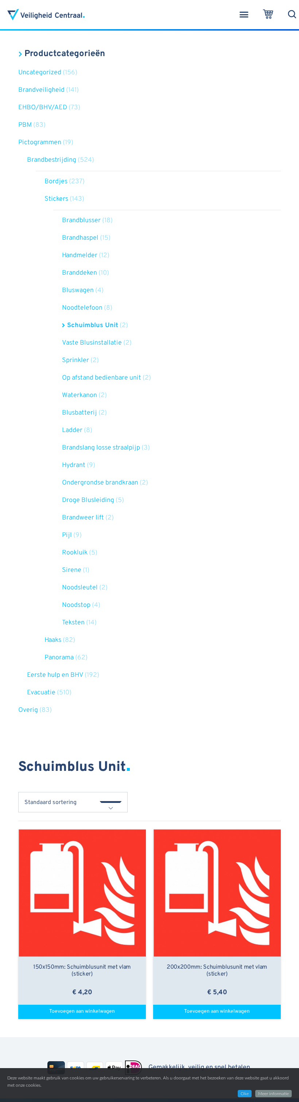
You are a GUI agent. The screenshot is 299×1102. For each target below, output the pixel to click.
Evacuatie (41, 693)
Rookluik (75, 553)
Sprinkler (75, 360)
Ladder (72, 430)
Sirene (71, 570)
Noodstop (76, 605)
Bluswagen (78, 290)
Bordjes (55, 181)
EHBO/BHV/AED (42, 107)
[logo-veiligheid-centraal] (46, 14)
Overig (28, 710)
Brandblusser (81, 220)
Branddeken (79, 273)
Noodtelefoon (82, 308)
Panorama (59, 658)
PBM (25, 125)
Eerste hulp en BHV (55, 675)
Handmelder (79, 255)
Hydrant (73, 465)
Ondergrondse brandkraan (100, 483)
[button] (244, 14)
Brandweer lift (83, 518)
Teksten (73, 623)
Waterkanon (79, 395)
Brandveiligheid (41, 90)
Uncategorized (39, 72)
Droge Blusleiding (88, 500)
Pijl (67, 535)
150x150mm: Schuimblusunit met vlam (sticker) (82, 971)
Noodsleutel (80, 588)
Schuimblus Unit (92, 325)
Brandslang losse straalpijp (101, 448)
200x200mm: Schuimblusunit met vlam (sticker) (217, 971)
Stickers (56, 199)
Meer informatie (273, 1093)
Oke (245, 1093)
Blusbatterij (79, 413)
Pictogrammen (39, 142)
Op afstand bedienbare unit (101, 378)
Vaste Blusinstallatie (92, 343)
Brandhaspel (80, 238)
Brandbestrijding (51, 160)
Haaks (52, 640)
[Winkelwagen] (268, 14)
